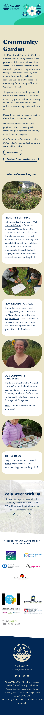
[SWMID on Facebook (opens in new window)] (19, 675)
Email (7, 405)
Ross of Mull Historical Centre (21, 95)
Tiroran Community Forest (20, 84)
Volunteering (22, 515)
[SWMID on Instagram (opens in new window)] (24, 675)
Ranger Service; (12, 318)
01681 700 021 (22, 666)
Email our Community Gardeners (21, 159)
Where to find (12, 152)
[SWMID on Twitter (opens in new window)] (16, 675)
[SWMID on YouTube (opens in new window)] (28, 675)
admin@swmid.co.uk (22, 669)
